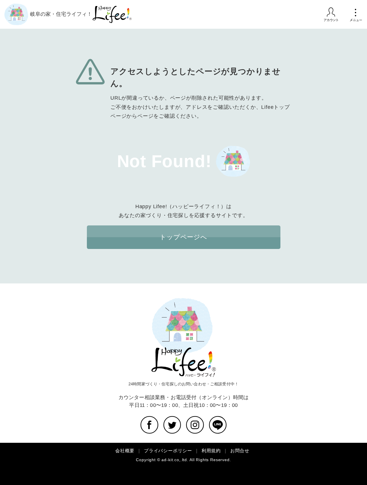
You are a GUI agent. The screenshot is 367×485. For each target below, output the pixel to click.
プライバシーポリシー (168, 450)
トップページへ (183, 237)
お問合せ (239, 450)
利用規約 (211, 450)
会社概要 (124, 450)
